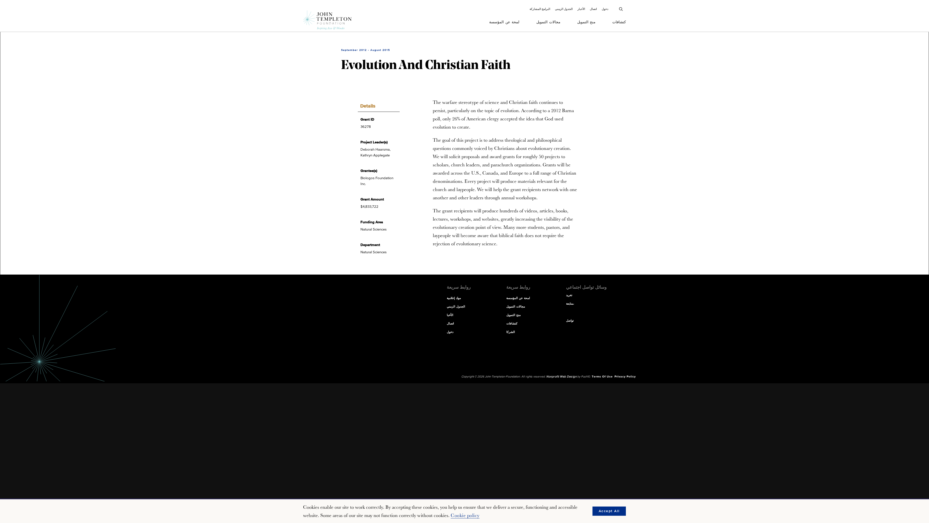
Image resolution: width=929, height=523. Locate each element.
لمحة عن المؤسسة (504, 22)
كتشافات (619, 22)
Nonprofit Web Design (561, 376)
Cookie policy (465, 515)
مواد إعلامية (454, 298)
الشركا (510, 332)
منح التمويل (586, 22)
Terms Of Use (602, 376)
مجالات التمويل (548, 22)
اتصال (593, 9)
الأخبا (450, 315)
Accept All (609, 511)
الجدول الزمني (564, 9)
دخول (605, 9)
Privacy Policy (625, 376)
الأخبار (581, 9)
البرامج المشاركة (540, 9)
